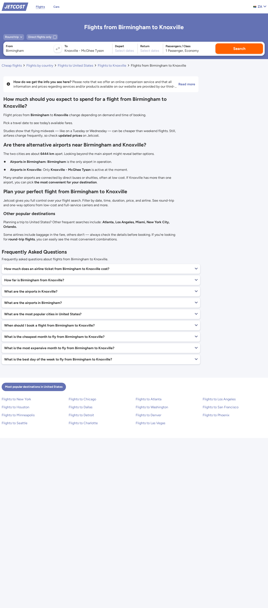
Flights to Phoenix (216, 415)
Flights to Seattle (14, 423)
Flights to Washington (152, 407)
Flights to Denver (148, 415)
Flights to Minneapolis (18, 415)
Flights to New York (16, 399)
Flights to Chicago (82, 399)
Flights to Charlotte (83, 423)
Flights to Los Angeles (219, 399)
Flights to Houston (15, 407)
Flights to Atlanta (148, 399)
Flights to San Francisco (220, 407)
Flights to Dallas (80, 407)
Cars (56, 7)
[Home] (15, 6)
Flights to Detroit (81, 415)
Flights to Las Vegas (150, 423)
